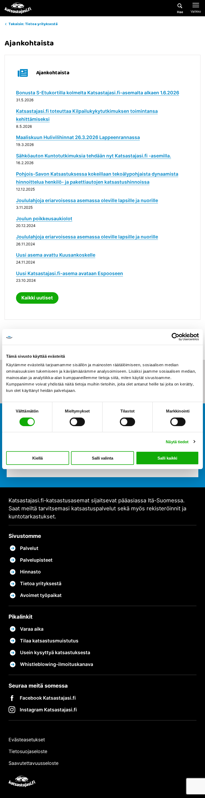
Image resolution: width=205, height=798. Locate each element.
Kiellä (37, 458)
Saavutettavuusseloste (33, 763)
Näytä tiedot (177, 441)
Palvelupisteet (36, 560)
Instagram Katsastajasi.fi (48, 709)
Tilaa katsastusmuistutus (49, 640)
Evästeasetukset (27, 739)
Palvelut (29, 548)
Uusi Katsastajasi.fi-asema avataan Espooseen (69, 273)
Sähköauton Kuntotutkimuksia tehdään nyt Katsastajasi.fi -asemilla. (93, 156)
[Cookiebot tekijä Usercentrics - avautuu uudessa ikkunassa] (175, 337)
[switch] (77, 421)
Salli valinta (102, 458)
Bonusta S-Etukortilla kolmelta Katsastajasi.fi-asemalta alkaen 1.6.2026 (97, 92)
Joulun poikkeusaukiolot (44, 218)
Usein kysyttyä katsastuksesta (55, 652)
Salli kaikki (167, 458)
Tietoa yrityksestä (40, 583)
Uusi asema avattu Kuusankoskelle (55, 255)
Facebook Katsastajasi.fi (48, 698)
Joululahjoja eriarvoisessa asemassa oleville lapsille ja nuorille (87, 200)
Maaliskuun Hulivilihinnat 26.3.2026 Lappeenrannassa (78, 137)
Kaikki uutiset (37, 297)
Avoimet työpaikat (41, 595)
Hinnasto (30, 572)
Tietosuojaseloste (28, 751)
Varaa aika (32, 629)
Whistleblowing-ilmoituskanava (56, 664)
